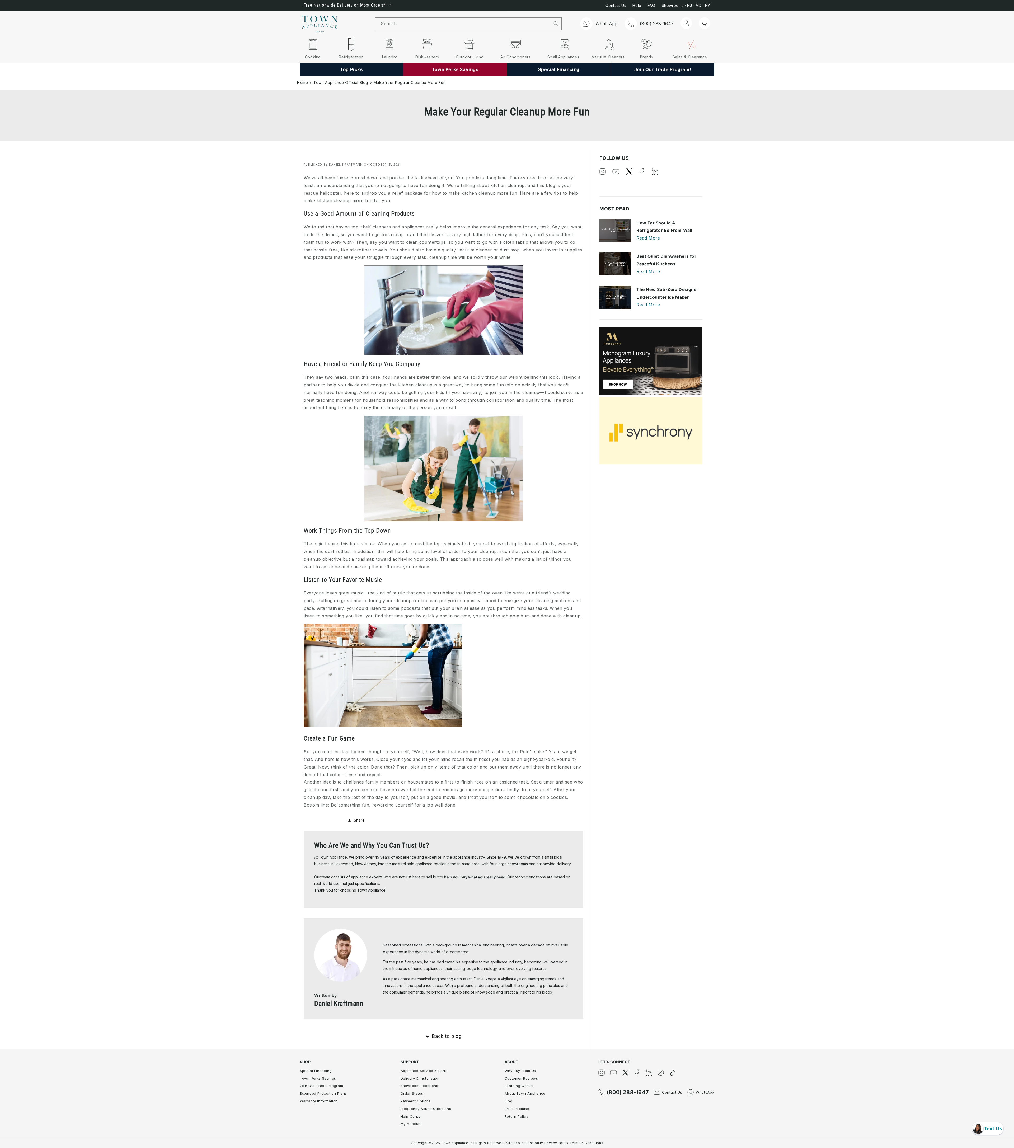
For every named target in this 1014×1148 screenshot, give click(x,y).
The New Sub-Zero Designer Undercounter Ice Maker (667, 293)
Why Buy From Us (520, 1071)
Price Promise (517, 1109)
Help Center (411, 1116)
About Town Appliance (525, 1093)
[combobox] (462, 24)
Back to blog (447, 1036)
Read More (648, 238)
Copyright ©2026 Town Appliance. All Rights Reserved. (458, 1143)
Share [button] (359, 820)
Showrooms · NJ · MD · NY (686, 5)
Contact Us (615, 5)
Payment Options (416, 1101)
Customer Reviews (521, 1078)
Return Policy (516, 1116)
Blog (508, 1101)
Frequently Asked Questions (426, 1109)
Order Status (412, 1093)
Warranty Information (319, 1101)
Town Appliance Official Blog (340, 82)
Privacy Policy (556, 1143)
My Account (411, 1124)
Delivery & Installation (420, 1078)
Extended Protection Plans (323, 1093)
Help (636, 5)
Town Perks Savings (318, 1078)
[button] (704, 23)
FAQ (651, 5)
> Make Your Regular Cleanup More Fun (408, 82)
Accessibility (532, 1143)
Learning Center (519, 1086)
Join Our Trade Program (321, 1086)
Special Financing (316, 1071)
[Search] (556, 23)
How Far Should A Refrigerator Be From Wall (664, 226)
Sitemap (513, 1143)
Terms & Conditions (586, 1143)
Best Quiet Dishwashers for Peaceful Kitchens (666, 260)
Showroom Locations (419, 1086)
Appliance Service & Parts (424, 1071)
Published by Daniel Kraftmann (333, 164)
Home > (304, 82)
